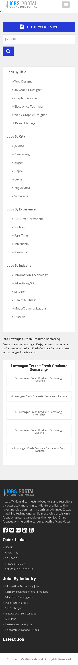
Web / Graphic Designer (30, 114)
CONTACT (11, 558)
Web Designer (24, 81)
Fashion (19, 316)
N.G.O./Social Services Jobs (20, 613)
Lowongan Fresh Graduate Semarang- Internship (40, 413)
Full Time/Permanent (28, 218)
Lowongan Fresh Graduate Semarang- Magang (40, 431)
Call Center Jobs (14, 608)
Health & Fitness (25, 300)
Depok (18, 171)
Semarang (21, 196)
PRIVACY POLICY (15, 563)
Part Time (21, 235)
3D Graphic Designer (28, 89)
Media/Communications (30, 308)
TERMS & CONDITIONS (19, 569)
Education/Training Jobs (19, 597)
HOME (9, 547)
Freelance (20, 252)
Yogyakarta (22, 187)
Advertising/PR (24, 283)
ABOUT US (11, 552)
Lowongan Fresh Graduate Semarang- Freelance (40, 379)
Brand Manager (25, 123)
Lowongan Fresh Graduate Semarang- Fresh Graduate (39, 450)
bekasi (18, 179)
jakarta (19, 145)
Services (19, 291)
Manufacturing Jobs (16, 602)
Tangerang (22, 154)
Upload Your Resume (41, 27)
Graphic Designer (26, 98)
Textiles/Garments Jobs (18, 624)
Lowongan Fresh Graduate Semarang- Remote (39, 396)
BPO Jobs (10, 619)
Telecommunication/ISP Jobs (22, 630)
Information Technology (31, 275)
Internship (21, 243)
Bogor (18, 162)
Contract (19, 227)
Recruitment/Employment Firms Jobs (26, 591)
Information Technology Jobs (22, 586)
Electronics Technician (29, 106)
